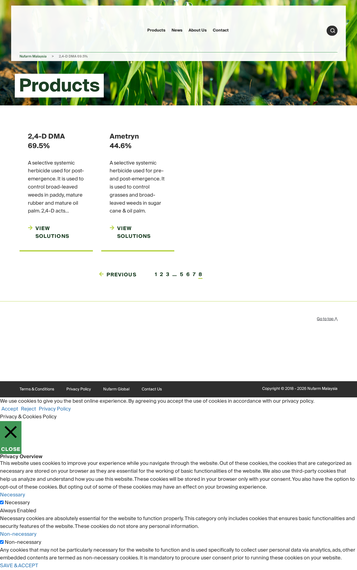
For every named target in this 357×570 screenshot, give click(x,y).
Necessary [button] (12, 495)
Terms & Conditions (37, 389)
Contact (221, 30)
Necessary (17, 503)
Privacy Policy (78, 389)
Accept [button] (9, 409)
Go (332, 30)
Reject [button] (28, 409)
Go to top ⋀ (327, 319)
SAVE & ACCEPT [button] (19, 565)
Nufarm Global (116, 389)
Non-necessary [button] (18, 534)
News (177, 30)
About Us (198, 30)
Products (156, 30)
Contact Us (152, 389)
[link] (30, 29)
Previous (121, 275)
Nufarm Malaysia (33, 56)
